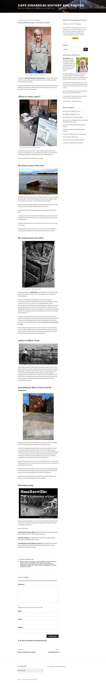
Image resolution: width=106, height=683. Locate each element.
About (18, 679)
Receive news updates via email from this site (33, 640)
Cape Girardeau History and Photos (51, 5)
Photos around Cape (26, 559)
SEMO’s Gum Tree (75, 111)
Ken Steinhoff (35, 20)
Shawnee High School (72, 137)
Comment (21, 584)
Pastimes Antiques (43, 564)
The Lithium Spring (78, 117)
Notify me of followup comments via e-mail (30, 607)
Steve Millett (66, 114)
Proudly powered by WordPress (29, 679)
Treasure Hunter (25, 566)
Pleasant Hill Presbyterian (77, 140)
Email (20, 619)
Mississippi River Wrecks (28, 564)
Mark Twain (39, 562)
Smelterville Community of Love (45, 565)
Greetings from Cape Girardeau (78, 134)
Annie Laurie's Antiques (28, 561)
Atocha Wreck (41, 561)
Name (20, 611)
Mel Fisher (47, 562)
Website (20, 627)
